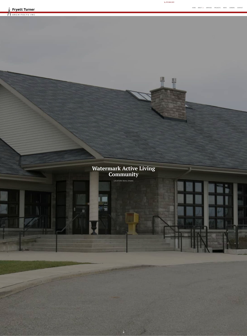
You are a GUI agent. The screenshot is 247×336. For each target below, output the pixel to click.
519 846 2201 (170, 2)
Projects (217, 7)
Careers (232, 7)
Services (209, 7)
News (225, 7)
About (200, 7)
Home (194, 7)
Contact (240, 7)
